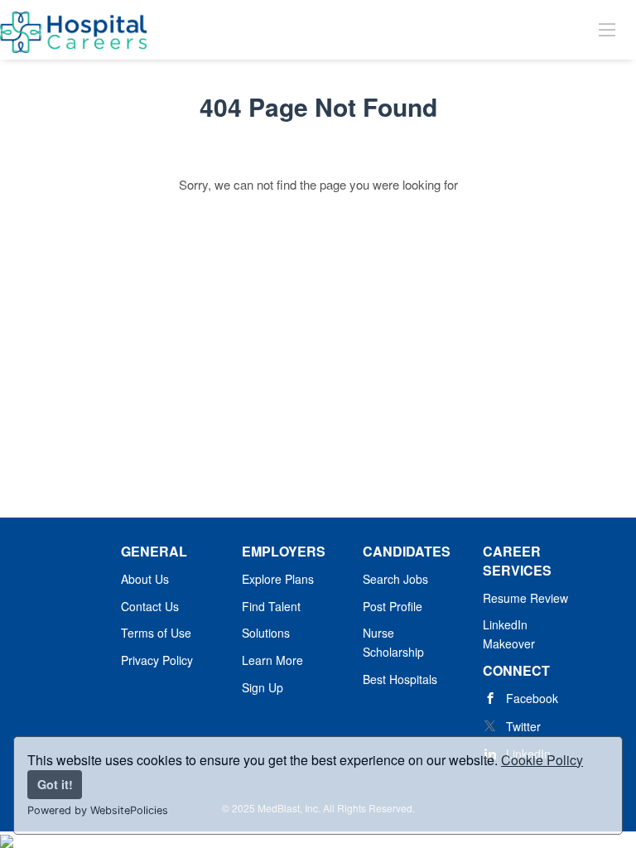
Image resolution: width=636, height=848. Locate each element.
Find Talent (271, 606)
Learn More (272, 660)
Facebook (532, 698)
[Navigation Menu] (607, 29)
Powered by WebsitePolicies (97, 810)
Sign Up (262, 687)
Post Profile (392, 606)
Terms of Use (156, 632)
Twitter (523, 726)
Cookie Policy (542, 759)
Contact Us (150, 606)
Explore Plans (278, 579)
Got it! (55, 784)
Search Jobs (395, 579)
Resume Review (525, 598)
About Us (145, 579)
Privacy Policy (157, 660)
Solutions (266, 632)
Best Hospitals (400, 679)
